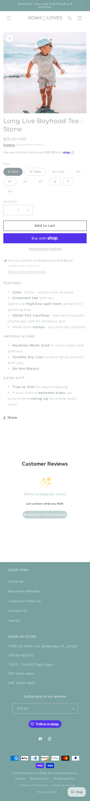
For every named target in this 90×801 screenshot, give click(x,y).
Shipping (9, 144)
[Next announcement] (82, 5)
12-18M (35, 172)
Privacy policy (47, 792)
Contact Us (17, 611)
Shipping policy (64, 778)
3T (10, 182)
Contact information (33, 785)
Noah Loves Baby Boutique (42, 773)
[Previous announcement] (8, 5)
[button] (9, 18)
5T (43, 183)
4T (27, 183)
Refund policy (39, 778)
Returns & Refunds (24, 591)
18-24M (60, 173)
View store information (27, 272)
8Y (12, 192)
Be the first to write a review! (45, 515)
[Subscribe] (72, 708)
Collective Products (24, 601)
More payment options (45, 248)
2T (80, 173)
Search (14, 621)
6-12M (13, 172)
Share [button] (12, 417)
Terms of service (63, 785)
